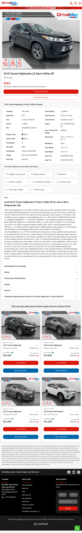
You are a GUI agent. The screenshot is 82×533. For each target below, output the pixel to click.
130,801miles (74, 348)
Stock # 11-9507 (8, 342)
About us (25, 488)
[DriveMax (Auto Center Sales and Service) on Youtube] (72, 472)
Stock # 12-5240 (49, 342)
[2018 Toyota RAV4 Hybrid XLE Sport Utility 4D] (61, 391)
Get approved (22, 370)
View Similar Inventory (41, 97)
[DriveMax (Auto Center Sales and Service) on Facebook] (68, 472)
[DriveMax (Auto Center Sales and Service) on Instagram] (77, 472)
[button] (71, 3)
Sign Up (68, 508)
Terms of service (28, 505)
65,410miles (33, 414)
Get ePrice (22, 363)
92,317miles (74, 414)
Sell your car (26, 495)
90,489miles (33, 348)
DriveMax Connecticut (30, 511)
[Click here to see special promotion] (41, 8)
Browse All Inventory (41, 91)
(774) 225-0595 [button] (10, 497)
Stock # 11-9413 (49, 409)
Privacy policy (27, 508)
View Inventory (27, 485)
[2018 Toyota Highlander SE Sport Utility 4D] (61, 325)
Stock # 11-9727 (8, 409)
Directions (25, 501)
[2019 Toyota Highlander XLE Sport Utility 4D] (20, 325)
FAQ (23, 492)
